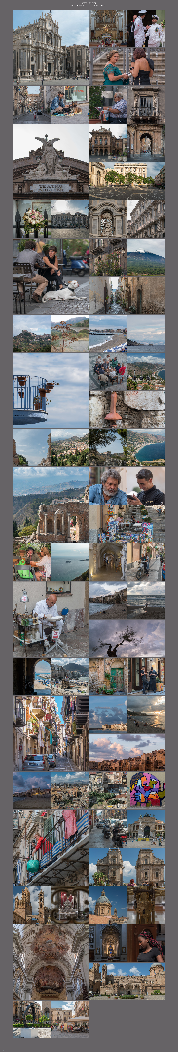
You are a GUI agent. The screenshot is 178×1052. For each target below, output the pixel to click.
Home (73, 5)
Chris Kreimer (89, 3)
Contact (103, 5)
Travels (80, 5)
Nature (88, 5)
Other (95, 5)
